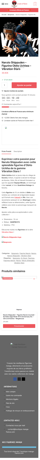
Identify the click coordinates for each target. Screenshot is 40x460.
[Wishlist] (34, 279)
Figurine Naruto (25, 253)
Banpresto (11, 14)
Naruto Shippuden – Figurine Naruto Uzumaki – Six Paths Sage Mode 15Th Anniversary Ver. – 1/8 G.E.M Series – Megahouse (19, 317)
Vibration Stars (26, 256)
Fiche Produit (6, 151)
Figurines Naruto (9, 260)
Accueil (4, 14)
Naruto (33, 253)
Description (18, 151)
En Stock (24, 258)
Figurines (31, 258)
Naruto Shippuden (13, 256)
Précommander (19, 326)
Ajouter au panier (24, 85)
